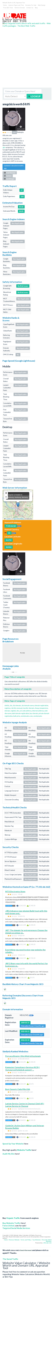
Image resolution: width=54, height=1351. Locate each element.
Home (5, 5)
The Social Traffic (10, 1259)
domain (7, 711)
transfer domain (28, 708)
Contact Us (29, 8)
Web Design (41, 5)
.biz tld (13, 708)
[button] (17, 504)
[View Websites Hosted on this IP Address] (19, 526)
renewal (19, 708)
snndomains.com (27, 716)
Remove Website (14, 1240)
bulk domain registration (20, 713)
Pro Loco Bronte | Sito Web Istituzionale (23, 1056)
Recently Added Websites (46, 1240)
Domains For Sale (30, 5)
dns (18, 711)
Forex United (8, 1225)
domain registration (41, 705)
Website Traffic (24, 1150)
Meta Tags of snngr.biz (15, 701)
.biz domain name (27, 705)
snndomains (37, 716)
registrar (8, 708)
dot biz (7, 705)
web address (27, 711)
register (13, 711)
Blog (36, 8)
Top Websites (36, 1240)
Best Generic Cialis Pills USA (17, 1089)
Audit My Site (9, 1154)
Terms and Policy (26, 1240)
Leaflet (8, 519)
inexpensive (44, 708)
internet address (38, 711)
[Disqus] (27, 1316)
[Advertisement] (27, 59)
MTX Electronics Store (15, 891)
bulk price (16, 716)
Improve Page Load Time (16, 5)
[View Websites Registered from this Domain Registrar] (31, 1015)
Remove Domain (20, 8)
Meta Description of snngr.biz (18, 689)
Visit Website (10, 173)
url (21, 711)
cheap (37, 708)
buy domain (34, 713)
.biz (4, 147)
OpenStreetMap (18, 519)
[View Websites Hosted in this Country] (14, 533)
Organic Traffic (13, 1218)
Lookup (35, 96)
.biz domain (17, 705)
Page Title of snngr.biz (15, 677)
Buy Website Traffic (11, 1223)
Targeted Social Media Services (16, 1228)
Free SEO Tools (8, 8)
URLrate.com (47, 1243)
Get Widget (10, 179)
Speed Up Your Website (13, 1144)
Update (8, 176)
